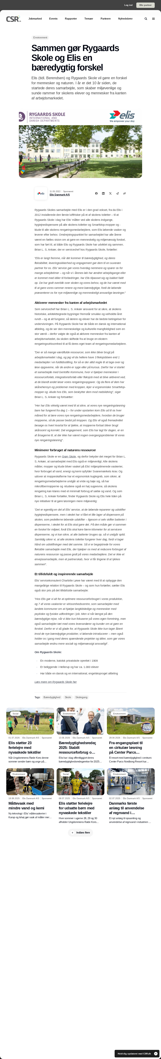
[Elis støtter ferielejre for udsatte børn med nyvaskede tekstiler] (80, 796)
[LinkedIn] (103, 193)
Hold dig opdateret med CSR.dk (135, 1053)
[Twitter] (110, 193)
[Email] (117, 193)
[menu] (153, 18)
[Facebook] (96, 193)
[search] (146, 18)
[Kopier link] (124, 193)
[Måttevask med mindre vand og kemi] (30, 793)
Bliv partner (145, 5)
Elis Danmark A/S (60, 194)
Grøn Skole (69, 456)
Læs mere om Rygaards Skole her (56, 682)
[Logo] (13, 19)
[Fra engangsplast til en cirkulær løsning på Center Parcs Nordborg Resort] (131, 736)
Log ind (128, 5)
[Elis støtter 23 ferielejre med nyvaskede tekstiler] (30, 736)
